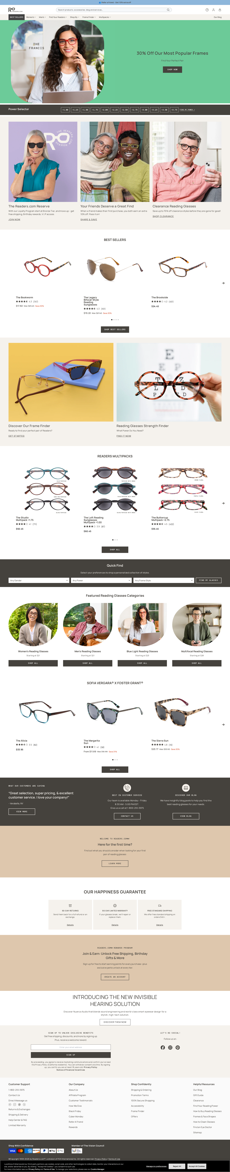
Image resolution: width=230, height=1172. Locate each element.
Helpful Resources (204, 1084)
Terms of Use (114, 1159)
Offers (134, 1116)
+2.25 (115, 110)
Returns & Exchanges (19, 1109)
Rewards (73, 1127)
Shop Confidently (141, 1084)
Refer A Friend (76, 1121)
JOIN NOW (14, 219)
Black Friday (75, 1111)
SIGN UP (70, 1055)
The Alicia (21, 740)
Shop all (115, 769)
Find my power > (187, 110)
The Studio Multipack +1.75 (25, 518)
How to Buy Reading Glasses (207, 1111)
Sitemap (197, 1132)
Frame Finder (137, 1111)
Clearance (198, 1100)
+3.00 (144, 110)
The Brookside (159, 297)
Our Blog (197, 1089)
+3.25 (154, 110)
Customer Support (19, 1084)
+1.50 (85, 110)
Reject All (177, 1166)
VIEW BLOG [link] (186, 816)
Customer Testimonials (80, 1100)
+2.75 (134, 110)
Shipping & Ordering (141, 1089)
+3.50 (164, 110)
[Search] (168, 9)
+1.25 (75, 110)
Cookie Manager (97, 1169)
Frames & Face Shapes (204, 1116)
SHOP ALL (115, 549)
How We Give (75, 1105)
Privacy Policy (101, 1159)
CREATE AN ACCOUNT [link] (115, 977)
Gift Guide (198, 1095)
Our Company (76, 1084)
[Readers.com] (15, 10)
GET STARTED (17, 435)
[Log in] (213, 9)
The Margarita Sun (92, 741)
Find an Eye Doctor (202, 1127)
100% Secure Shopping (142, 1100)
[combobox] (114, 10)
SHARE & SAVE (89, 219)
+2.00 (105, 110)
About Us (73, 1089)
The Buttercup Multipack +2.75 (160, 518)
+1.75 (95, 110)
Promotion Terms (140, 1095)
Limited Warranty (17, 1125)
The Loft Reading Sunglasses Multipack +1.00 (93, 520)
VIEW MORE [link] (22, 811)
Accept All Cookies (197, 1166)
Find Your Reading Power (205, 1105)
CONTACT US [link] (127, 816)
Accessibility (137, 1105)
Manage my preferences (156, 1166)
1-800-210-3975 (16, 1089)
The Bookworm (24, 297)
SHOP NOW (172, 69)
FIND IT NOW (124, 435)
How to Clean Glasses (204, 1121)
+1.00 (65, 110)
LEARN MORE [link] (115, 863)
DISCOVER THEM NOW (115, 1022)
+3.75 (174, 110)
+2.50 (125, 110)
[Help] (207, 9)
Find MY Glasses (208, 580)
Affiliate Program (77, 1095)
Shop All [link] (33, 663)
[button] (31, 17)
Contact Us (14, 1095)
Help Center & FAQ (18, 1119)
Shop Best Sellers (115, 329)
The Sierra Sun (159, 740)
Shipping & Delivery (18, 1114)
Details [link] (70, 925)
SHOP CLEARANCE (163, 216)
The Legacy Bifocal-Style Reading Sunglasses (91, 301)
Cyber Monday (76, 1116)
